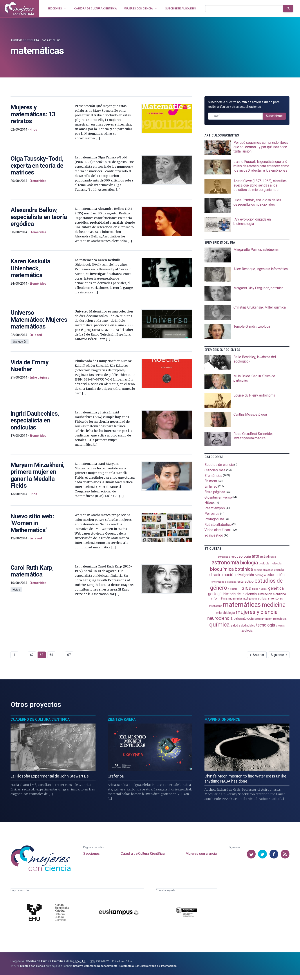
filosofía (232, 588)
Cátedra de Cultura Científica (142, 853)
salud (234, 625)
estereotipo (245, 581)
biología (249, 563)
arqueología (241, 556)
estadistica (231, 581)
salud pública (247, 625)
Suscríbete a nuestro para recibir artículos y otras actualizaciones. (244, 104)
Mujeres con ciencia (201, 853)
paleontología (244, 619)
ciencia (279, 570)
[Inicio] (19, 8)
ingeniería (235, 598)
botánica (244, 569)
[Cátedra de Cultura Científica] (49, 912)
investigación (215, 606)
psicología (280, 618)
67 (69, 655)
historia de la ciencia (240, 594)
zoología (247, 630)
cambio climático (263, 569)
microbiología (225, 612)
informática (219, 598)
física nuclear (259, 588)
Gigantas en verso (218, 497)
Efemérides (213, 475)
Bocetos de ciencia (219, 465)
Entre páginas (214, 492)
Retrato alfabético (218, 524)
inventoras (275, 598)
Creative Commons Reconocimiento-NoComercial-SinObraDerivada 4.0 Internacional (125, 966)
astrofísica (268, 556)
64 (51, 655)
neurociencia (220, 618)
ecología (260, 575)
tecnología (265, 625)
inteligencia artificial (255, 598)
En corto (210, 481)
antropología (224, 556)
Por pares (211, 514)
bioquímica (222, 569)
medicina (273, 604)
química (219, 624)
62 (32, 655)
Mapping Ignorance (222, 719)
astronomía (225, 562)
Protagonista (214, 519)
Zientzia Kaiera (122, 719)
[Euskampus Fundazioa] (119, 913)
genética (276, 588)
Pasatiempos (214, 508)
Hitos (208, 503)
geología (215, 593)
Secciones (91, 853)
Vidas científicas (217, 530)
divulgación (245, 575)
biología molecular (270, 563)
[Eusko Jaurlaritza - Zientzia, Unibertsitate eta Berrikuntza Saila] (186, 913)
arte (255, 556)
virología (280, 625)
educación (276, 574)
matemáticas (242, 604)
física (244, 588)
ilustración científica (272, 594)
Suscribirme (274, 116)
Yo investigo (213, 535)
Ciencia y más (215, 470)
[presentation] (246, 147)
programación (263, 618)
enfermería (217, 581)
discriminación (222, 574)
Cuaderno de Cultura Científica (40, 719)
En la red (210, 486)
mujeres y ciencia (257, 612)
